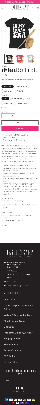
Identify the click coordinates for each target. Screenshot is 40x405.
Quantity (4, 112)
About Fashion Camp (14, 321)
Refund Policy (11, 344)
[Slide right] (38, 59)
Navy (28, 98)
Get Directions (13, 271)
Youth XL (20, 91)
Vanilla (6, 107)
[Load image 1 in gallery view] (9, 58)
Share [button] (5, 225)
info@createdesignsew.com (18, 286)
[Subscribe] (34, 380)
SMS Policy (9, 356)
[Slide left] (2, 59)
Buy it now (20, 128)
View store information (14, 140)
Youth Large (8, 91)
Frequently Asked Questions (18, 332)
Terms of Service (12, 350)
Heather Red (8, 103)
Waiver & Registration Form (18, 315)
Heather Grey (17, 98)
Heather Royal (22, 103)
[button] (2, 8)
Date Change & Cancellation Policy (18, 307)
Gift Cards (9, 326)
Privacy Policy (11, 362)
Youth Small (8, 86)
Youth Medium (22, 86)
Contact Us (9, 299)
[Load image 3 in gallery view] (30, 58)
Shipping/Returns (12, 338)
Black (5, 98)
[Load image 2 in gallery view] (20, 58)
